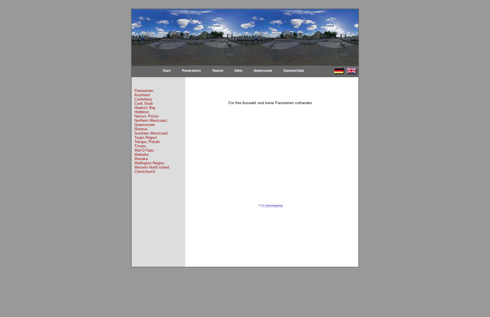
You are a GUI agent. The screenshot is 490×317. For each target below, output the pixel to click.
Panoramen (191, 71)
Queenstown (144, 125)
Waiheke (141, 154)
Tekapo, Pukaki (147, 142)
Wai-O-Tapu (144, 150)
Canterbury (143, 99)
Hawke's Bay (145, 108)
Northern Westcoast (150, 120)
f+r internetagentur (272, 205)
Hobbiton (141, 112)
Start (167, 71)
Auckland (142, 95)
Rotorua (140, 129)
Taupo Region (145, 137)
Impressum (263, 71)
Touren (217, 71)
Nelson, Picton (146, 116)
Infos (238, 71)
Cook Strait (143, 103)
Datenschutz (294, 71)
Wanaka (141, 159)
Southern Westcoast (151, 133)
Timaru (140, 146)
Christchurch (144, 171)
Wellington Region (149, 163)
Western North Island (151, 167)
